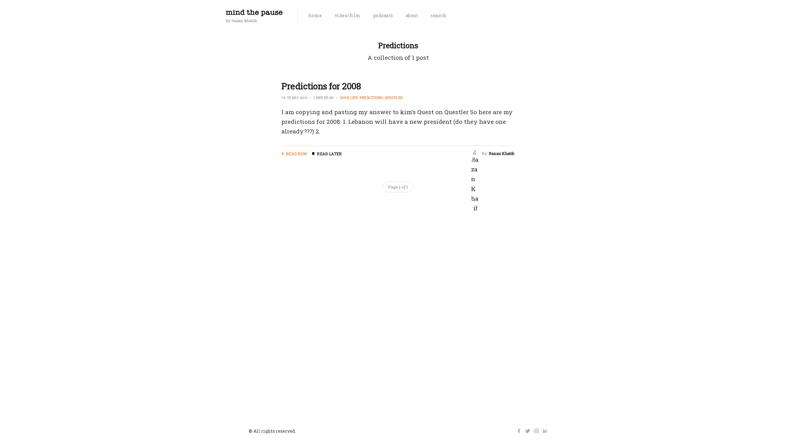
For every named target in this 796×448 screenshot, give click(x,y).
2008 (344, 97)
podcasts (383, 15)
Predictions (371, 97)
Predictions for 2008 (321, 86)
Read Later (329, 154)
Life (354, 97)
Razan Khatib (502, 153)
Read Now (296, 154)
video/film (348, 15)
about (412, 15)
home (315, 15)
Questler (394, 97)
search (438, 15)
